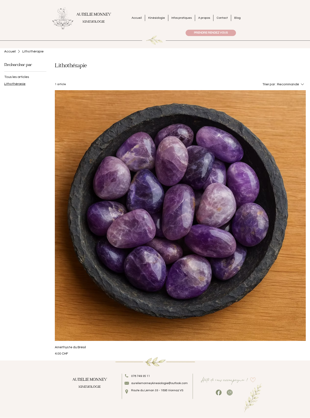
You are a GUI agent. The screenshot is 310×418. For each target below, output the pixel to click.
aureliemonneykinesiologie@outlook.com (159, 383)
